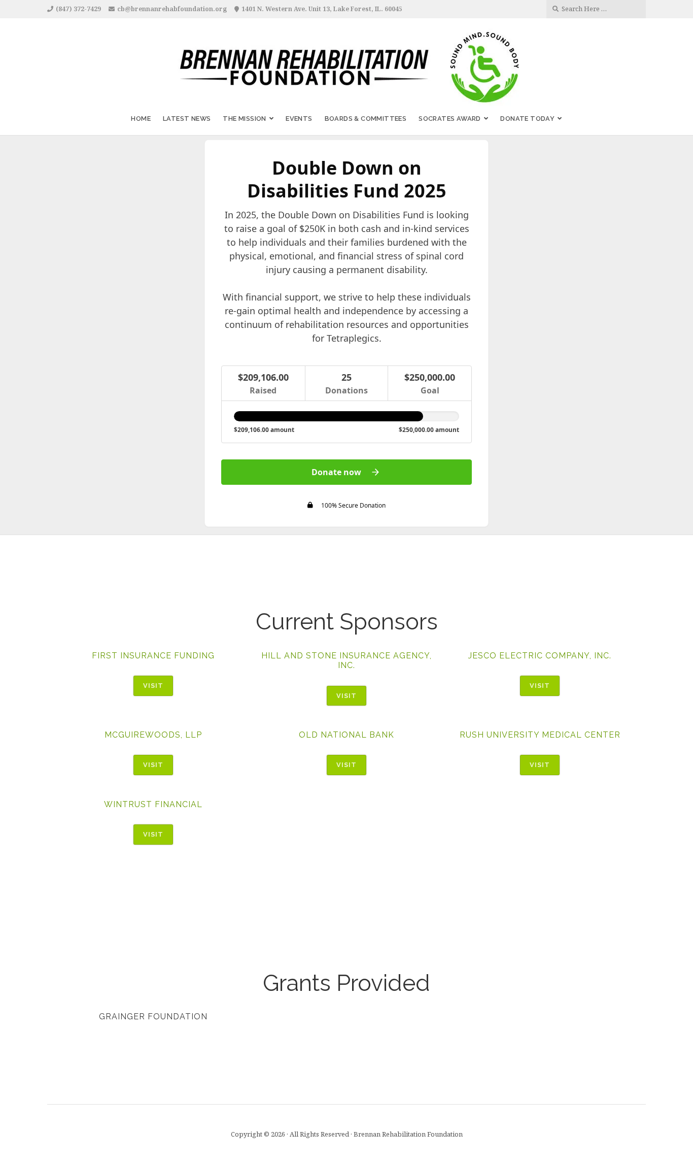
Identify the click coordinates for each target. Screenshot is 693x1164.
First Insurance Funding (153, 655)
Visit (153, 685)
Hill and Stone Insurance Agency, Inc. (346, 660)
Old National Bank (346, 735)
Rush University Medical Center (540, 735)
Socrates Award (450, 118)
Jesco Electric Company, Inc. (539, 655)
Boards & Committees (366, 118)
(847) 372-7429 (78, 9)
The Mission (244, 118)
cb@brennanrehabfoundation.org (172, 9)
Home (141, 118)
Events (299, 118)
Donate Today (527, 118)
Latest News (187, 118)
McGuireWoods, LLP (153, 735)
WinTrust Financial (153, 804)
